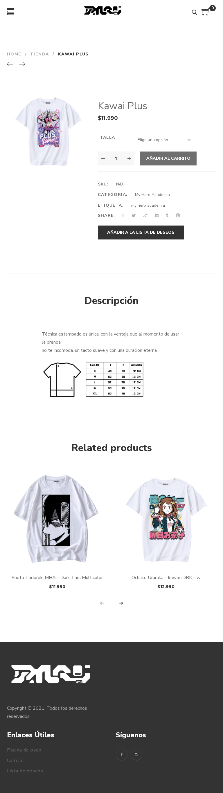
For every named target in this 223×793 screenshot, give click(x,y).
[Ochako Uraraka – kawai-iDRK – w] (166, 519)
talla (107, 137)
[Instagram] (136, 754)
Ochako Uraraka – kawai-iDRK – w (166, 577)
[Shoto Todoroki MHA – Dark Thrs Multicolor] (57, 519)
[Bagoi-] (103, 11)
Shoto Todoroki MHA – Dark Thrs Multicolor (57, 577)
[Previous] (10, 64)
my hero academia (148, 205)
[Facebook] (121, 754)
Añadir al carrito (168, 158)
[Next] (22, 64)
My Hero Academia (152, 194)
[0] (206, 14)
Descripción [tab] (111, 300)
